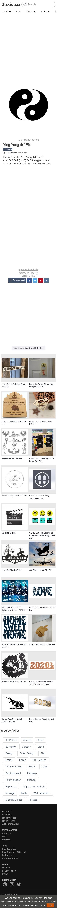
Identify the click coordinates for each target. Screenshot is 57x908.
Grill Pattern (39, 760)
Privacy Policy (9, 870)
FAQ (4, 836)
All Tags (33, 799)
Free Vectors (8, 820)
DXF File (8, 149)
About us (6, 833)
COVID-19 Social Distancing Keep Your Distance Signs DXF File (42, 535)
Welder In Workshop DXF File (14, 682)
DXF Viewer (8, 855)
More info (22, 152)
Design (9, 753)
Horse (31, 766)
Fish (43, 753)
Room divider (13, 779)
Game (22, 760)
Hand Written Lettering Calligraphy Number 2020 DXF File (14, 610)
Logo (45, 766)
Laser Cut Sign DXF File (11, 570)
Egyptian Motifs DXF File (12, 458)
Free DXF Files (9, 817)
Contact (6, 839)
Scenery (31, 779)
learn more (40, 905)
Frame (9, 760)
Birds (40, 740)
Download (19, 280)
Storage (10, 793)
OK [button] (50, 905)
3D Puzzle (45, 11)
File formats (30, 11)
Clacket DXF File (8, 533)
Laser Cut (6, 11)
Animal (27, 740)
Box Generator (9, 849)
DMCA (5, 873)
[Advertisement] (28, 43)
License (6, 867)
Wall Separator (41, 793)
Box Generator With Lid (14, 852)
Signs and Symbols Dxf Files (28, 347)
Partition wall (13, 773)
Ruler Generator (10, 858)
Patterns (32, 773)
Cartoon (26, 746)
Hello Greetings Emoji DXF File (14, 496)
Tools (18, 11)
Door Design (27, 753)
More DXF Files (13, 799)
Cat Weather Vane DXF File (40, 570)
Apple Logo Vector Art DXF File (42, 644)
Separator (11, 786)
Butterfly (10, 746)
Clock (41, 746)
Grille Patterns (13, 766)
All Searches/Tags (10, 824)
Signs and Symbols (28, 269)
